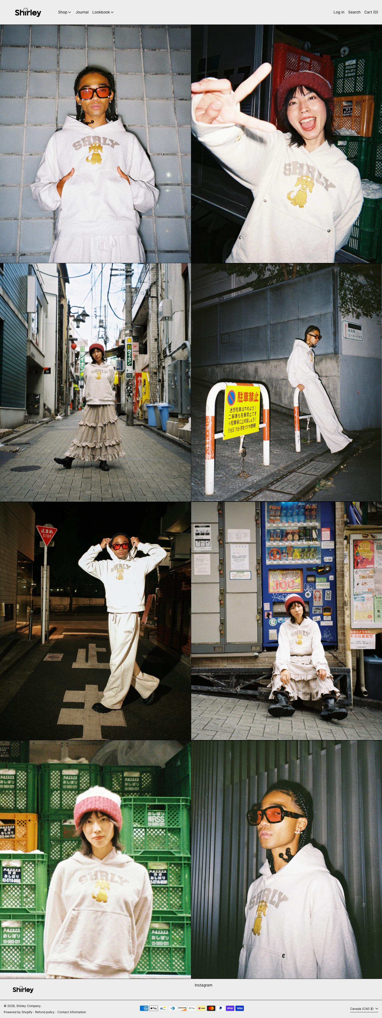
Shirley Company (28, 1006)
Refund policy (45, 1012)
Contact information (71, 1012)
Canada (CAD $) (362, 1008)
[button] (354, 12)
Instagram (203, 985)
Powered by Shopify (18, 1012)
